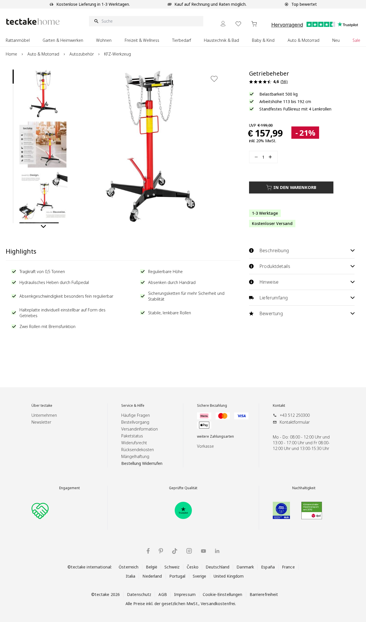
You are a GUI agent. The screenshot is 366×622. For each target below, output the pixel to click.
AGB (162, 594)
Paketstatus (132, 436)
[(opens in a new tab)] (183, 510)
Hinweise (269, 282)
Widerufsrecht (134, 442)
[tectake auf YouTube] (203, 551)
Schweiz (172, 567)
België (152, 567)
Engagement (69, 488)
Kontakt (279, 405)
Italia (131, 576)
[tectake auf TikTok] (174, 551)
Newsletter (41, 422)
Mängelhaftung (135, 456)
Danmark (245, 567)
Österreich (128, 567)
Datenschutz (139, 594)
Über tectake (41, 405)
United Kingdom (229, 576)
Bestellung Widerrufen (141, 463)
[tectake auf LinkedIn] (217, 551)
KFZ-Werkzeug (117, 54)
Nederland (152, 576)
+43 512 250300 (295, 415)
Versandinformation (139, 429)
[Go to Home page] (33, 21)
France (288, 567)
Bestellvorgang (135, 422)
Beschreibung (274, 250)
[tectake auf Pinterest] (161, 551)
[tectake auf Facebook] (148, 551)
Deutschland (217, 567)
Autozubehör (81, 54)
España (268, 567)
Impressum (185, 594)
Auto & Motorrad (43, 54)
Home (11, 54)
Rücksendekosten (137, 449)
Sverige (199, 576)
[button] (43, 94)
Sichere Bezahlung (212, 405)
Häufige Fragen (135, 415)
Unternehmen (44, 415)
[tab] (13, 77)
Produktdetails (275, 266)
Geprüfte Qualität (183, 488)
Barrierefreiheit (264, 594)
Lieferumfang (273, 298)
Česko (192, 567)
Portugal (177, 576)
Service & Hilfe (132, 405)
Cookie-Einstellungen (222, 594)
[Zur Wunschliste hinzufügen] (214, 78)
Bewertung (271, 313)
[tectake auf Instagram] (189, 551)
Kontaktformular (295, 422)
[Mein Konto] (223, 23)
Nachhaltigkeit (303, 488)
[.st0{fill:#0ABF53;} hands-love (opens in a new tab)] (40, 510)
